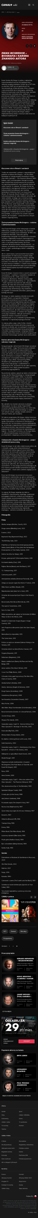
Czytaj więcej (6, 1011)
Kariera (21, 1152)
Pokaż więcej (19, 160)
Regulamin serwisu (7, 1152)
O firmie (4, 1141)
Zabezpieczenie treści (8, 1148)
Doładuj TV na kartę (7, 1185)
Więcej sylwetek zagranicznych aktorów (16, 1096)
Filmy (3, 1115)
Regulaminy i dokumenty (26, 1145)
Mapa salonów (23, 1188)
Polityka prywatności (25, 1159)
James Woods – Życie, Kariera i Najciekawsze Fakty (24, 997)
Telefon (4, 1129)
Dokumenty (5, 1119)
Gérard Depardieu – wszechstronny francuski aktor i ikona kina (25, 962)
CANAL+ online (6, 1122)
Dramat (13, 931)
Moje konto (22, 1181)
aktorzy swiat (11, 12)
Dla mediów (22, 1141)
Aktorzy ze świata (16, 63)
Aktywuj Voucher (7, 1178)
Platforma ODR (23, 1155)
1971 (5, 931)
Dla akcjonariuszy (6, 1145)
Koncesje (4, 1155)
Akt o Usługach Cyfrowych (9, 1162)
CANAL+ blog (5, 1188)
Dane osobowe (6, 1159)
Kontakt (21, 1174)
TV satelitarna (23, 1122)
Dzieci (21, 1119)
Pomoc (4, 1174)
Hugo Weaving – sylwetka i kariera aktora (26, 979)
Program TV (5, 1181)
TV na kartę (5, 1126)
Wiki (3, 12)
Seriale (3, 1111)
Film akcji (23, 931)
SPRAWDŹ (27, 1041)
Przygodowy (8, 938)
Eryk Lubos (22, 1056)
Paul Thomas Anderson (23, 1084)
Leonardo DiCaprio (22, 1070)
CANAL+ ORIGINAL (24, 1115)
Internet (21, 1126)
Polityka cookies (24, 1148)
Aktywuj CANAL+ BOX (25, 1178)
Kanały (21, 1185)
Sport (20, 1111)
